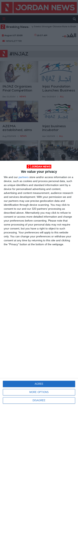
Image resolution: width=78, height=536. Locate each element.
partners (24, 177)
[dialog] (39, 348)
